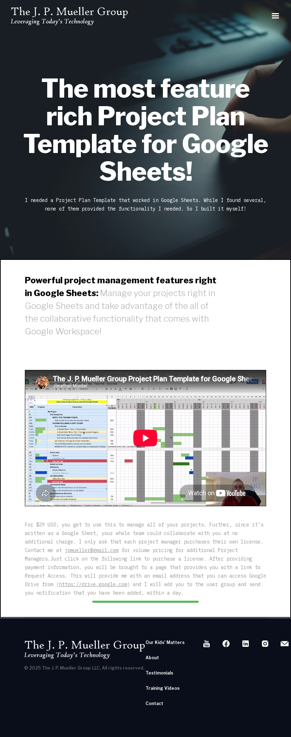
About (152, 657)
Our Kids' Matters (165, 642)
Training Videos (163, 688)
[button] (275, 16)
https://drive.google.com (93, 584)
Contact (154, 703)
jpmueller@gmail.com (92, 550)
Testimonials (159, 673)
